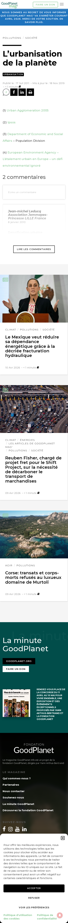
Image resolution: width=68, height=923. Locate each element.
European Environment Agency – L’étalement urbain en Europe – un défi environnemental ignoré (33, 159)
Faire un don (45, 4)
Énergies (27, 440)
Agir (8, 565)
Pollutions (12, 37)
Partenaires (11, 784)
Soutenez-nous (13, 797)
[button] (63, 838)
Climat (10, 329)
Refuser (34, 898)
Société (31, 37)
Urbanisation (13, 74)
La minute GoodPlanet (18, 804)
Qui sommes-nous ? (17, 778)
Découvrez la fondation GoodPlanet (28, 810)
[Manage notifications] (60, 915)
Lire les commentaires (34, 249)
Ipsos (11, 122)
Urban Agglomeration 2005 (27, 110)
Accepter (34, 888)
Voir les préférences (34, 907)
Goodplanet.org (19, 661)
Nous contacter (14, 791)
